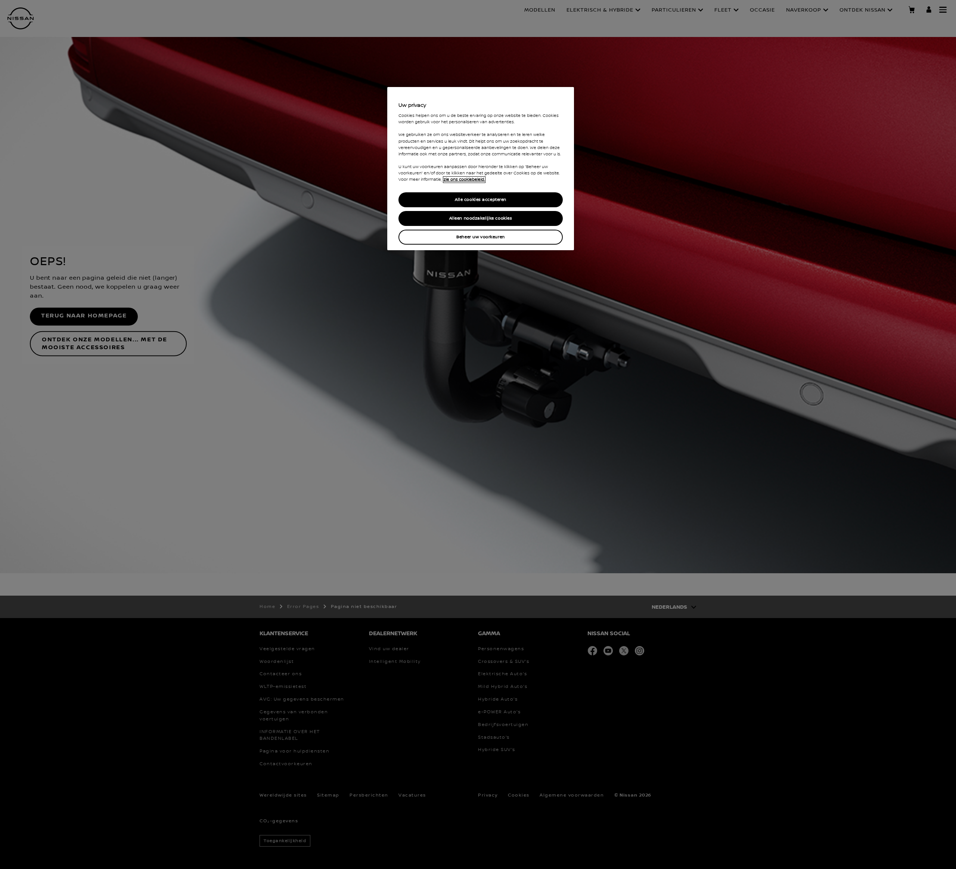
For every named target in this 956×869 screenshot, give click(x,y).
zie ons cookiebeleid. (464, 179)
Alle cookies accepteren (480, 199)
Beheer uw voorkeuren (480, 237)
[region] (480, 168)
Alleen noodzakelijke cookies (480, 218)
